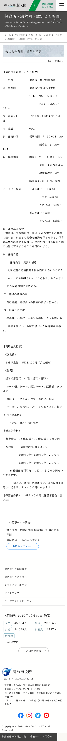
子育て (58, 35)
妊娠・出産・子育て (40, 35)
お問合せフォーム (23, 546)
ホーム (7, 35)
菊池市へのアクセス (15, 577)
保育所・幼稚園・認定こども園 (25, 39)
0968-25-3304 (29, 540)
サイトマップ (11, 593)
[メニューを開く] (61, 5)
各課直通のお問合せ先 (14, 736)
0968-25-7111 (24, 689)
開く (55, 20)
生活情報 (20, 35)
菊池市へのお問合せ (15, 569)
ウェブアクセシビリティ (18, 601)
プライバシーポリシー (16, 585)
